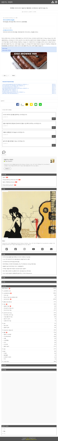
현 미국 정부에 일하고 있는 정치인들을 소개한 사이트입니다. (12, 85)
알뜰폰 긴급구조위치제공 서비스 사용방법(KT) (13, 266)
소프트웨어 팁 (29, 293)
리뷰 (29, 349)
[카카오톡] (26, 104)
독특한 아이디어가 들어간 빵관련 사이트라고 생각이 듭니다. (29, 8)
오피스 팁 (30, 295)
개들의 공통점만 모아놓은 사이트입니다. (9, 89)
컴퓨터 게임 (30, 306)
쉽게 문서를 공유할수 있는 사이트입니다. (9, 90)
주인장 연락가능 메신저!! (9, 185)
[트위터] (22, 105)
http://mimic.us (6, 28)
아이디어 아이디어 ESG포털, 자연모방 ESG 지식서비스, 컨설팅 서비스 (20, 32)
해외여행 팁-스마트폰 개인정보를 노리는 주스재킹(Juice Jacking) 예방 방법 (19, 264)
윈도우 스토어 (30, 318)
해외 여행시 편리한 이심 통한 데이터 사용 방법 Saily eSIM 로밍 (17, 271)
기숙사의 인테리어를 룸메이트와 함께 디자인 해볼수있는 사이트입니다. (14, 84)
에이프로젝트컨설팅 (8, 20)
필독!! (5, 177)
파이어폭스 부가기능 (30, 314)
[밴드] (40, 104)
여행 (30, 338)
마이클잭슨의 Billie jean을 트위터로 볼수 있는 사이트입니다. (13, 92)
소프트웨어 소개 (29, 290)
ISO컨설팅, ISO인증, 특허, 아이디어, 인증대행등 (15, 21)
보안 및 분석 (30, 299)
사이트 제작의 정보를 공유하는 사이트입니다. (10, 87)
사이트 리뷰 (25, 11)
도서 (30, 342)
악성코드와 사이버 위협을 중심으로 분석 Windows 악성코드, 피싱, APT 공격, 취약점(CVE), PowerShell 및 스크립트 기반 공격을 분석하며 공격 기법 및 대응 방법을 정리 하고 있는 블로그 (26, 165)
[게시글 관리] (8, 76)
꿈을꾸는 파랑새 (6, 2)
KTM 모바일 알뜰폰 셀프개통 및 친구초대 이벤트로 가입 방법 (16, 257)
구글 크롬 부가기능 (30, 316)
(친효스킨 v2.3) (33, 439)
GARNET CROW (30, 357)
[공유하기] (7, 76)
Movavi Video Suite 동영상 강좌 (30, 297)
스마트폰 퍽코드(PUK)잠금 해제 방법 (11, 261)
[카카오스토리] (31, 104)
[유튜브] (33, 249)
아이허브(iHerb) (30, 336)
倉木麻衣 (30, 355)
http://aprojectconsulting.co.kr (9, 17)
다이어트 (30, 344)
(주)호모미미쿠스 (8, 30)
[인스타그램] (24, 249)
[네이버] (35, 104)
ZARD (30, 353)
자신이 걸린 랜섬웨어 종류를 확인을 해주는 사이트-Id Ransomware (17, 273)
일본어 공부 (30, 327)
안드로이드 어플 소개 (29, 330)
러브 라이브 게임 (30, 310)
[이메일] (51, 249)
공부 (29, 323)
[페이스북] (17, 104)
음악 (29, 351)
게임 (29, 304)
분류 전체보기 (29, 288)
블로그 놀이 (30, 346)
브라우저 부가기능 (29, 312)
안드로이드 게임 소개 (30, 308)
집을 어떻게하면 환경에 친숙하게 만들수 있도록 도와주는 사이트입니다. (14, 88)
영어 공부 (30, 325)
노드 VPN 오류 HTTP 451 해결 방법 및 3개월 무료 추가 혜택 (16, 259)
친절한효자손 (28, 439)
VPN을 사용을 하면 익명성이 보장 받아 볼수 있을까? (14, 268)
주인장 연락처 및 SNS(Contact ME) (11, 179)
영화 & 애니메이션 (29, 301)
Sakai (28, 438)
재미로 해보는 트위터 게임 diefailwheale (9, 93)
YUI (30, 358)
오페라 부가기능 (30, 320)
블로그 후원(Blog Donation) (10, 182)
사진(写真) (30, 340)
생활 (29, 332)
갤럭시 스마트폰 (30, 334)
